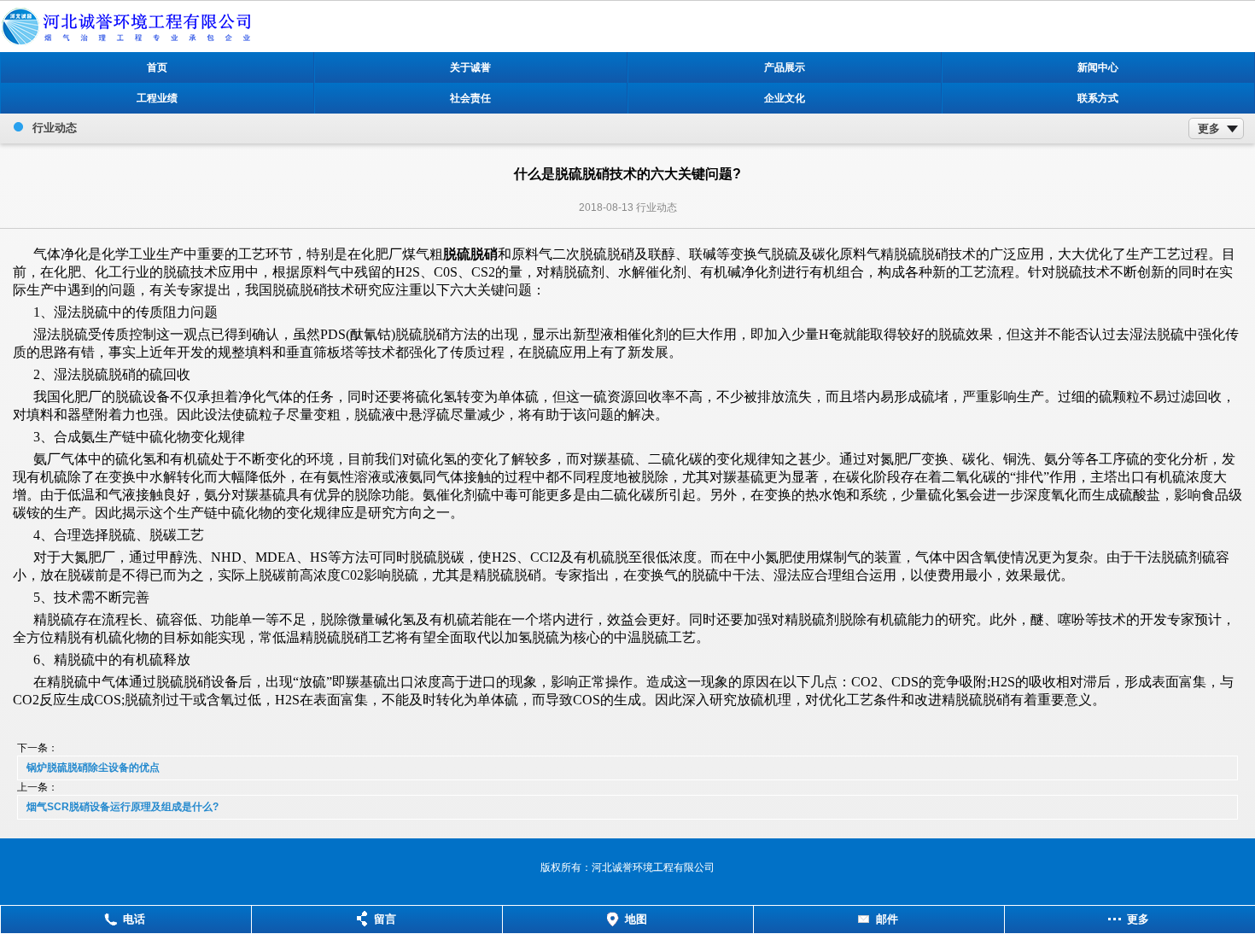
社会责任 (470, 98)
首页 (157, 67)
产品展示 (784, 67)
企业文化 (784, 98)
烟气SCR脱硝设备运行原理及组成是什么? (122, 807)
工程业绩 (157, 98)
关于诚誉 (470, 67)
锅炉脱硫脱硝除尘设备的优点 (93, 767)
